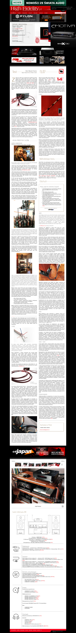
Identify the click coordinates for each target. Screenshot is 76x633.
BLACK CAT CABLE (30, 83)
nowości (26, 630)
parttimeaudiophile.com (32, 122)
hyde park (30, 630)
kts (41, 630)
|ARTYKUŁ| (42, 550)
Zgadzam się (54, 8)
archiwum (34, 630)
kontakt (38, 630)
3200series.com (21, 366)
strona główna (13, 630)
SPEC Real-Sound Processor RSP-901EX (47, 175)
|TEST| (43, 537)
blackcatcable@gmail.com (44, 429)
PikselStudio (54, 631)
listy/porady (22, 630)
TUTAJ (15, 126)
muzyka (18, 630)
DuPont (49, 79)
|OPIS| (45, 540)
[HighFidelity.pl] (24, 107)
